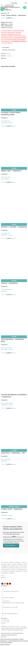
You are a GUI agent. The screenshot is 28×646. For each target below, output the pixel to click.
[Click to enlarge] (3, 5)
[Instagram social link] (15, 1)
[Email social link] (13, 1)
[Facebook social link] (11, 1)
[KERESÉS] (26, 5)
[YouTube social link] (16, 1)
